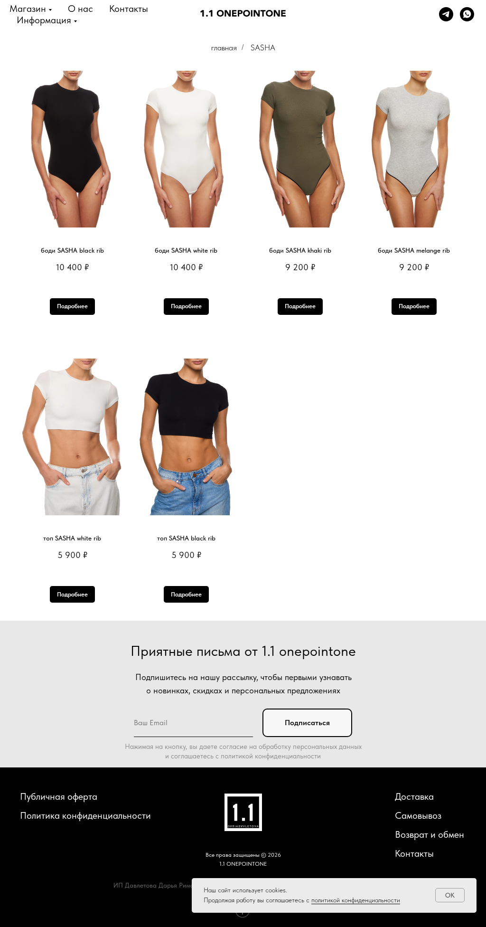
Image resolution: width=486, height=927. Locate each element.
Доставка (414, 796)
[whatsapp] (467, 14)
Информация (44, 20)
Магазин (27, 8)
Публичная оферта (58, 796)
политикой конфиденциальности (355, 900)
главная (224, 47)
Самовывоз (418, 815)
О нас (80, 8)
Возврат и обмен (429, 834)
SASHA (263, 47)
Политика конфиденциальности (85, 815)
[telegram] (446, 14)
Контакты (128, 8)
